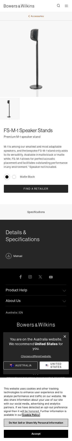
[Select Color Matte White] (14, 177)
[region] (36, 409)
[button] (58, 6)
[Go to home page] (36, 325)
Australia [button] (14, 312)
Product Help (16, 290)
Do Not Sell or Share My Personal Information (36, 422)
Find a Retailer (36, 188)
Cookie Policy (31, 414)
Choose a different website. (36, 356)
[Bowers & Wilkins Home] (19, 6)
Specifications (36, 212)
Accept (36, 433)
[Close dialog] (65, 336)
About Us (13, 300)
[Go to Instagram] (30, 276)
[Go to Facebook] (20, 276)
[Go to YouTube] (51, 276)
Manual (17, 256)
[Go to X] (40, 276)
